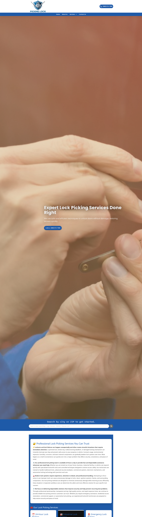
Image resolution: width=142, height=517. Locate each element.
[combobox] (69, 426)
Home (58, 14)
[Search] (111, 426)
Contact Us (82, 14)
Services (72, 14)
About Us (64, 14)
